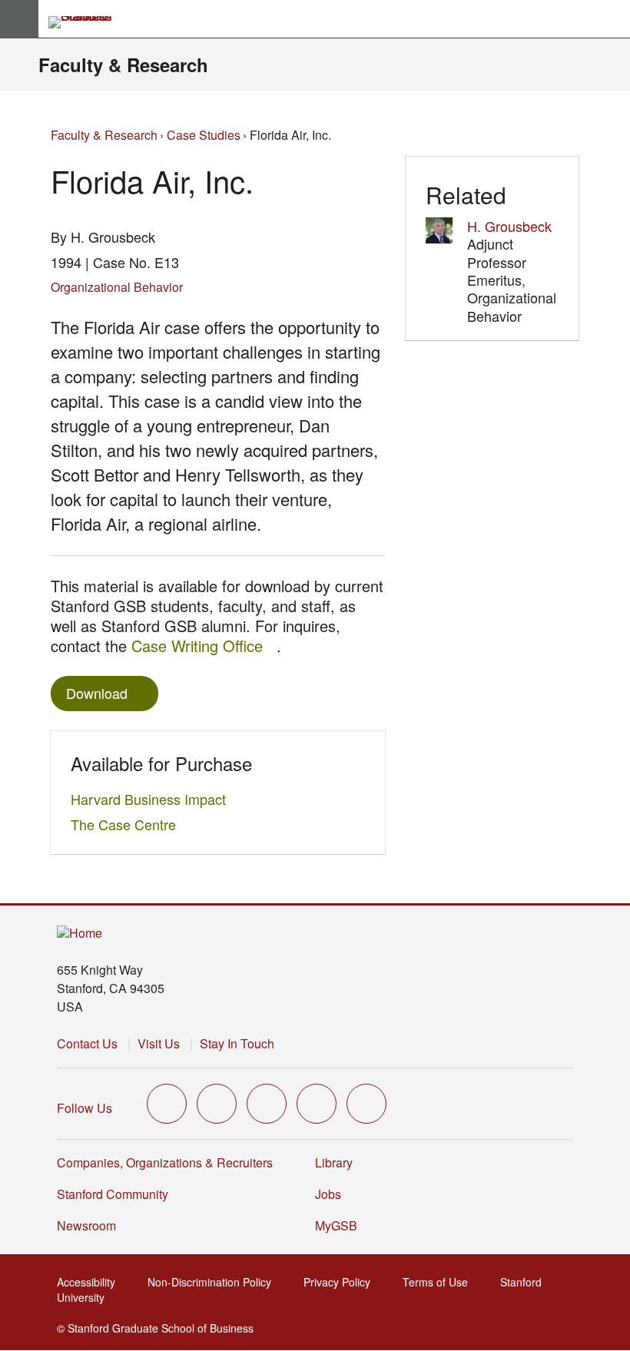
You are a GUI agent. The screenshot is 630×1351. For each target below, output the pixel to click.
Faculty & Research (123, 64)
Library (334, 1162)
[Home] (79, 934)
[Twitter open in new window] (167, 1104)
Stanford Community (112, 1194)
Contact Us (87, 1043)
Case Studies (203, 135)
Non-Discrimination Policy (214, 1282)
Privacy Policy (341, 1282)
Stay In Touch (237, 1043)
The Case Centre (127, 824)
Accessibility (90, 1282)
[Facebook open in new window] (217, 1104)
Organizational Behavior (117, 287)
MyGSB (340, 1225)
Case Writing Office (204, 645)
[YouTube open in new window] (317, 1104)
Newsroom (86, 1225)
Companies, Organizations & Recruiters (165, 1162)
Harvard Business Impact (152, 799)
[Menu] (19, 19)
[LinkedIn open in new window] (366, 1104)
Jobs (328, 1194)
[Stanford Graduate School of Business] (86, 22)
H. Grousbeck (509, 226)
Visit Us (159, 1043)
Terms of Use (440, 1282)
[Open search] (612, 19)
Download (97, 693)
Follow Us (84, 1108)
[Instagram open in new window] (267, 1104)
